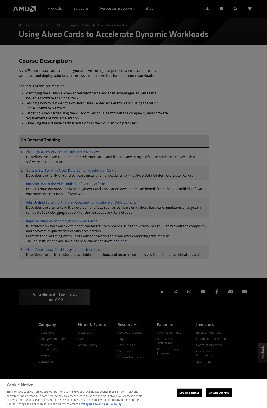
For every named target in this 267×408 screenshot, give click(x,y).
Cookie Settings (189, 392)
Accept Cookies (219, 392)
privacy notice (88, 404)
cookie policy (112, 404)
